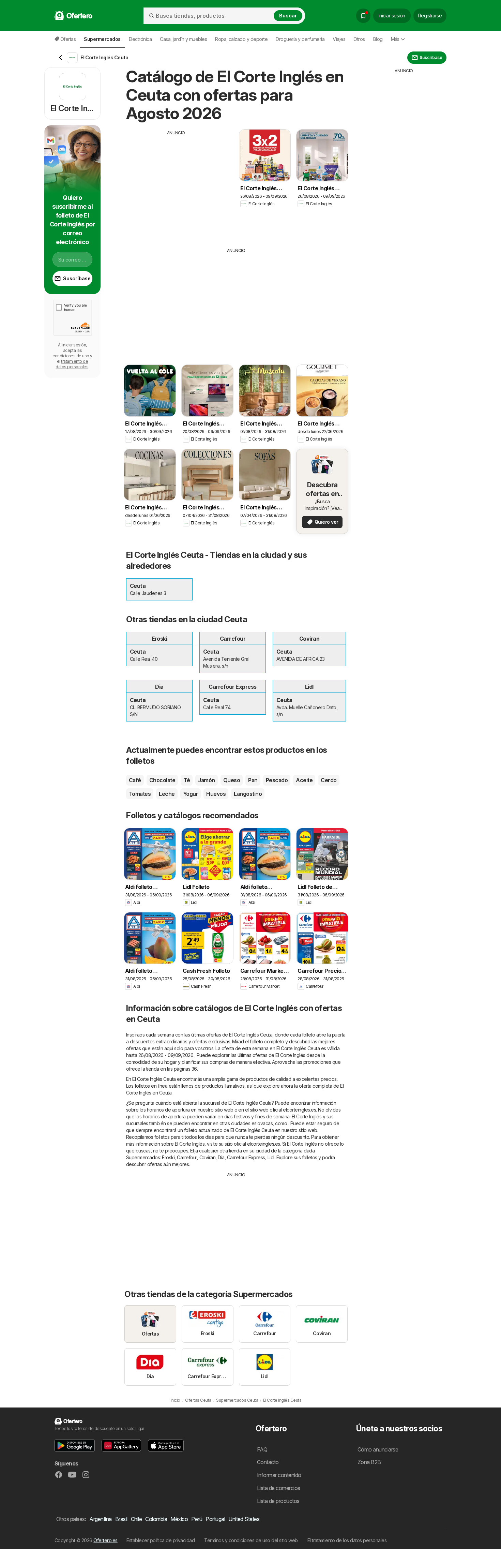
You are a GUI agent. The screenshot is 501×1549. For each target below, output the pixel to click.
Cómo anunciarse (378, 1449)
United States (243, 1519)
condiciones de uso (70, 355)
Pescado (277, 780)
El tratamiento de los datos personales (347, 1540)
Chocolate (162, 780)
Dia (221, 1157)
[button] (75, 1445)
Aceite (304, 780)
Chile (136, 1519)
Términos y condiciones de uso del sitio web (251, 1540)
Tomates (140, 793)
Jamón (206, 780)
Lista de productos (278, 1501)
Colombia (156, 1519)
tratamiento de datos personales (72, 364)
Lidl (271, 1157)
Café (135, 780)
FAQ (262, 1449)
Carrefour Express (246, 1157)
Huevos (216, 793)
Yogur (190, 793)
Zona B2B (369, 1462)
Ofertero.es (105, 1540)
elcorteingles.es (299, 1110)
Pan (252, 780)
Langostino (248, 793)
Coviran (207, 1157)
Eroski (168, 1157)
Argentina (100, 1519)
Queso (231, 780)
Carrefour (187, 1157)
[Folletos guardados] (363, 16)
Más (395, 39)
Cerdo (328, 780)
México (179, 1519)
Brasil (121, 1519)
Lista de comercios (278, 1488)
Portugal (215, 1519)
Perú (196, 1519)
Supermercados (143, 1157)
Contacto (268, 1462)
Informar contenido (279, 1475)
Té (186, 780)
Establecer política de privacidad (160, 1540)
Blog (378, 39)
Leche (166, 793)
